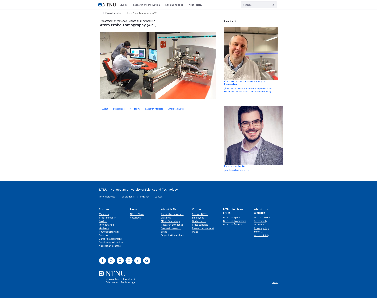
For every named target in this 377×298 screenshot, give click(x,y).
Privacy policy (261, 228)
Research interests (154, 108)
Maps (195, 231)
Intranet (144, 196)
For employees (107, 196)
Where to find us (176, 108)
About (105, 108)
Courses (103, 235)
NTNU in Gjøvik (231, 217)
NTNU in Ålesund (232, 224)
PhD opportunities (109, 231)
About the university (172, 214)
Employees (198, 217)
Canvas (159, 196)
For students (128, 196)
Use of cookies (262, 217)
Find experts (199, 221)
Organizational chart (172, 235)
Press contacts (200, 224)
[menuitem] (124, 5)
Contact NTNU (200, 214)
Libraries (166, 217)
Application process (110, 245)
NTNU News (137, 214)
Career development (110, 238)
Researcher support (203, 228)
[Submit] (273, 5)
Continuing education (111, 242)
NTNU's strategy (170, 221)
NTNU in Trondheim (234, 221)
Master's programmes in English (107, 217)
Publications (119, 108)
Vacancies (135, 217)
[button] (101, 13)
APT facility (135, 108)
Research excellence (172, 224)
